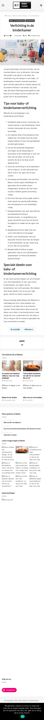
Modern (29, 329)
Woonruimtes (17, 16)
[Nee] (41, 711)
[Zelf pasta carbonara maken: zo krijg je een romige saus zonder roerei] (22, 468)
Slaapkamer (30, 20)
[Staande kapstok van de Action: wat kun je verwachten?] (8, 481)
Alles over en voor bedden (32, 397)
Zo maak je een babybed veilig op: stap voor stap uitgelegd (10, 375)
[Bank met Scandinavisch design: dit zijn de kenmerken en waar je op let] (8, 453)
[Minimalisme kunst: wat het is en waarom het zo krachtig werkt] (8, 468)
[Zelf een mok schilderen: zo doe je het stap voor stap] (22, 481)
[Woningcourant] (22, 5)
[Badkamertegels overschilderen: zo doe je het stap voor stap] (35, 481)
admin (8, 35)
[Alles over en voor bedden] (32, 389)
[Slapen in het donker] (11, 389)
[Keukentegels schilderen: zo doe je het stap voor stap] (35, 468)
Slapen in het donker (9, 397)
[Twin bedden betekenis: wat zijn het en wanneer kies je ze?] (32, 365)
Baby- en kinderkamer (31, 16)
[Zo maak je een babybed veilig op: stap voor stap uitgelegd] (11, 365)
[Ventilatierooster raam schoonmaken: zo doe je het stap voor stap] (35, 453)
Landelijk (16, 329)
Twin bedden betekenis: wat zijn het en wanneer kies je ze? (32, 375)
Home (8, 16)
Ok (23, 716)
